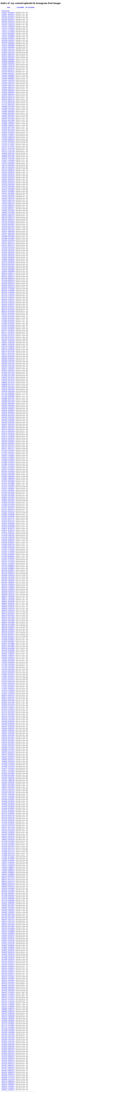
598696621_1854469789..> (8, 601)
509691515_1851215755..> (8, 877)
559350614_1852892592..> (8, 726)
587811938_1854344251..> (8, 632)
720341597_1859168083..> (8, 189)
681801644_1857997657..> (8, 304)
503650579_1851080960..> (8, 929)
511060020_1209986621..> (8, 867)
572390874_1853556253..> (8, 674)
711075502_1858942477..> (8, 205)
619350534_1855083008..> (8, 523)
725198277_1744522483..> (8, 158)
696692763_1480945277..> (8, 273)
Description (31, 7)
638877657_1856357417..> (8, 445)
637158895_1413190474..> (8, 460)
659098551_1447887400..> (8, 340)
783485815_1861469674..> (8, 12)
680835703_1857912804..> (8, 309)
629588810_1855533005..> (8, 497)
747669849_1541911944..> (8, 106)
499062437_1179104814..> (8, 992)
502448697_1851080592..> (8, 945)
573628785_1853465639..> (8, 658)
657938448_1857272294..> (8, 372)
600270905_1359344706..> (8, 575)
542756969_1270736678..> (8, 763)
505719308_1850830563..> (8, 893)
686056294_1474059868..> (8, 288)
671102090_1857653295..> (8, 320)
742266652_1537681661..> (8, 132)
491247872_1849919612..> (8, 1065)
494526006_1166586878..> (8, 1018)
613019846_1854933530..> (8, 544)
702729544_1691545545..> (8, 247)
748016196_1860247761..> (8, 96)
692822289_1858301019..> (8, 283)
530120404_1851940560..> (8, 804)
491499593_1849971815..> (8, 1049)
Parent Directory (5, 10)
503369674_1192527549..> (8, 940)
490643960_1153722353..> (8, 1075)
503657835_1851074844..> (8, 924)
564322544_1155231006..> (8, 716)
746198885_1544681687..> (8, 122)
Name (8, 7)
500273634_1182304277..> (8, 971)
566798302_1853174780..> (8, 700)
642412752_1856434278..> (8, 429)
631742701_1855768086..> (8, 481)
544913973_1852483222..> (8, 752)
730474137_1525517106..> (8, 148)
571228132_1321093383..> (8, 690)
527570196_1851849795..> (8, 820)
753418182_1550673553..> (8, 80)
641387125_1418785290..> (8, 434)
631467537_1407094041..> (8, 486)
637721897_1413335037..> (8, 450)
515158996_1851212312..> (8, 851)
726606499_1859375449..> (8, 153)
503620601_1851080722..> (8, 935)
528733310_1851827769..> (8, 815)
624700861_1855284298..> (8, 512)
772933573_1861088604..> (8, 33)
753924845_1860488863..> (8, 75)
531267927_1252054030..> (8, 794)
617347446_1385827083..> (8, 533)
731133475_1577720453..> (8, 142)
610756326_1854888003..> (8, 565)
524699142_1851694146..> (8, 836)
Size (26, 7)
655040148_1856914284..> (8, 387)
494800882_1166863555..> (8, 1008)
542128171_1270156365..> (8, 768)
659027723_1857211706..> (8, 351)
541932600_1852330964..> (8, 773)
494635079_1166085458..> (8, 1013)
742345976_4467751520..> (8, 127)
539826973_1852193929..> (8, 784)
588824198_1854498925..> (8, 627)
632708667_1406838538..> (8, 476)
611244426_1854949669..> (8, 554)
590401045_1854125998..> (8, 617)
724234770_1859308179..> (8, 168)
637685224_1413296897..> (8, 455)
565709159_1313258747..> (8, 705)
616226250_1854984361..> (8, 539)
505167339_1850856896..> (8, 898)
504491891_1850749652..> (8, 903)
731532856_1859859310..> (8, 137)
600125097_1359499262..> (8, 580)
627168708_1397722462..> (8, 502)
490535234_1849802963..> (8, 1081)
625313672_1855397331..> (8, 507)
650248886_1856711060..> (8, 398)
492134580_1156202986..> (8, 1029)
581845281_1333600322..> (8, 653)
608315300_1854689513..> (8, 570)
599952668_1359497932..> (8, 591)
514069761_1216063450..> (8, 862)
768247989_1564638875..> (8, 38)
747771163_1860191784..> (8, 101)
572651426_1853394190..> (8, 669)
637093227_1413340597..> (8, 466)
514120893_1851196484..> (8, 856)
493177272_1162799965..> (8, 1023)
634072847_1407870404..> (8, 471)
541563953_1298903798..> (8, 778)
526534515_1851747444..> (8, 825)
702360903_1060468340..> (8, 257)
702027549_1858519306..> (8, 262)
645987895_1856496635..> (8, 408)
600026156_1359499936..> (8, 585)
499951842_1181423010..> (8, 982)
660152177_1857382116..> (8, 330)
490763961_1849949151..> (8, 1070)
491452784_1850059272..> (8, 1055)
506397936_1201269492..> (8, 888)
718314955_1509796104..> (8, 195)
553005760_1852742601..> (8, 737)
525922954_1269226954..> (8, 830)
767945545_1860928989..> (8, 43)
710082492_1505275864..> (8, 210)
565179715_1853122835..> (8, 711)
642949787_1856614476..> (8, 424)
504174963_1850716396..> (8, 914)
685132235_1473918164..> (8, 294)
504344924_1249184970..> (8, 909)
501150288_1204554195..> (8, 956)
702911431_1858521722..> (8, 241)
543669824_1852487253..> (8, 757)
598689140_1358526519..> (8, 606)
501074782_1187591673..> (8, 961)
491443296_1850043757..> (8, 1060)
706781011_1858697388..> (8, 231)
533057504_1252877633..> (8, 789)
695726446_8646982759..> (8, 278)
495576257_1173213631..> (8, 997)
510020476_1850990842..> (8, 872)
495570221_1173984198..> (8, 1002)
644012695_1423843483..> (8, 419)
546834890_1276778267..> (8, 747)
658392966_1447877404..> (8, 361)
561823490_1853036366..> (8, 721)
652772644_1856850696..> (8, 393)
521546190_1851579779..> (8, 846)
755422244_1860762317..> (8, 69)
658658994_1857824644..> (8, 356)
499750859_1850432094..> (8, 987)
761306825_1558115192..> (8, 49)
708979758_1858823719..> (8, 215)
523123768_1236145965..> (8, 841)
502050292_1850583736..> (8, 950)
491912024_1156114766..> (8, 1034)
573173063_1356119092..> (8, 664)
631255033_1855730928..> (8, 492)
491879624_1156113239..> (8, 1039)
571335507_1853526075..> (8, 684)
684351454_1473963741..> (8, 299)
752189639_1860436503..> (8, 90)
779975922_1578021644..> (8, 23)
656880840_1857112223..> (8, 382)
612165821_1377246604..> (8, 549)
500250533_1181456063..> (8, 976)
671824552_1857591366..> (8, 314)
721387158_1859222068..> (8, 184)
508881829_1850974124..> (8, 883)
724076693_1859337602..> (8, 174)
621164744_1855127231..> (8, 518)
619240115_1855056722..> (8, 528)
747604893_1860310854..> (8, 111)
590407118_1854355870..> (8, 612)
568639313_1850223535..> (8, 695)
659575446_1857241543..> (8, 335)
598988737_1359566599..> (8, 596)
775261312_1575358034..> (8, 28)
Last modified (20, 7)
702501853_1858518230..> (8, 252)
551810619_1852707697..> (8, 742)
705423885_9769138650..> (8, 236)
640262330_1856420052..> (8, 440)
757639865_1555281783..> (8, 64)
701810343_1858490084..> (8, 268)
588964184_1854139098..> (8, 622)
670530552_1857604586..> (8, 325)
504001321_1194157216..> (8, 919)
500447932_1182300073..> (8, 966)
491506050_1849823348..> (8, 1044)
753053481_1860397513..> (8, 85)
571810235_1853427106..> (8, 679)
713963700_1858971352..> (8, 200)
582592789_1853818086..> (8, 648)
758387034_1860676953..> (8, 54)
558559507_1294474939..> (8, 731)
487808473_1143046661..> (8, 1086)
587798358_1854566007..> (8, 638)
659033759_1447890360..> (8, 346)
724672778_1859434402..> (8, 163)
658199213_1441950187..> (8, 367)
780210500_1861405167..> (8, 17)
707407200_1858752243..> (8, 226)
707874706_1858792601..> (8, 221)
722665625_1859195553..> (8, 179)
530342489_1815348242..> (8, 799)
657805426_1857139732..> (8, 377)
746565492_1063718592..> (8, 116)
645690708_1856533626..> (8, 413)
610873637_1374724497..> (8, 559)
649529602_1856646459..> (8, 403)
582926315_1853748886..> (8, 643)
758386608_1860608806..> (8, 59)
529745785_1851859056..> (8, 810)
